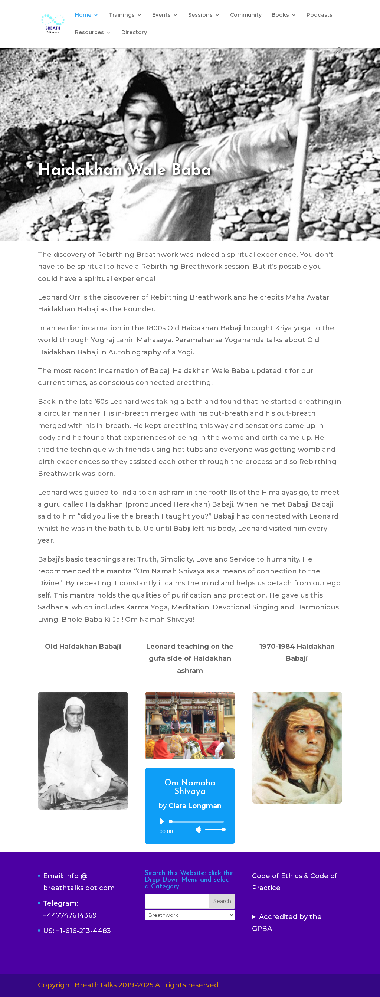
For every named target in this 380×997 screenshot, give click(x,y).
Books (280, 15)
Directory (134, 33)
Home (83, 15)
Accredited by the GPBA (287, 923)
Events (161, 15)
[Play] (162, 821)
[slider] (213, 829)
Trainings (122, 15)
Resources (89, 33)
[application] (190, 825)
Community (246, 15)
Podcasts (319, 15)
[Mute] (198, 829)
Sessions (200, 15)
